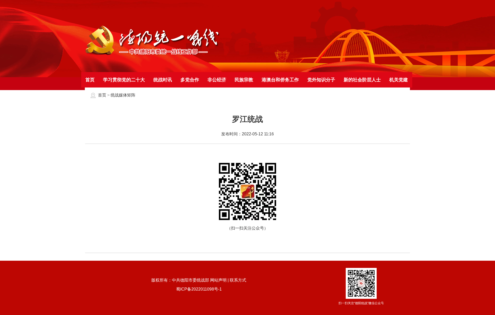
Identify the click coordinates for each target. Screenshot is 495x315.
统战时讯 (162, 79)
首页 (90, 79)
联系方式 (238, 280)
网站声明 (218, 280)
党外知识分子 (321, 79)
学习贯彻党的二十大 (124, 79)
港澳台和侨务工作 (280, 79)
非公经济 (217, 79)
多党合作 (189, 79)
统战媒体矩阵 (123, 95)
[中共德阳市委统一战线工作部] (152, 54)
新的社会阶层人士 (362, 79)
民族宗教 (244, 79)
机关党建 (398, 79)
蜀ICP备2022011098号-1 (199, 289)
